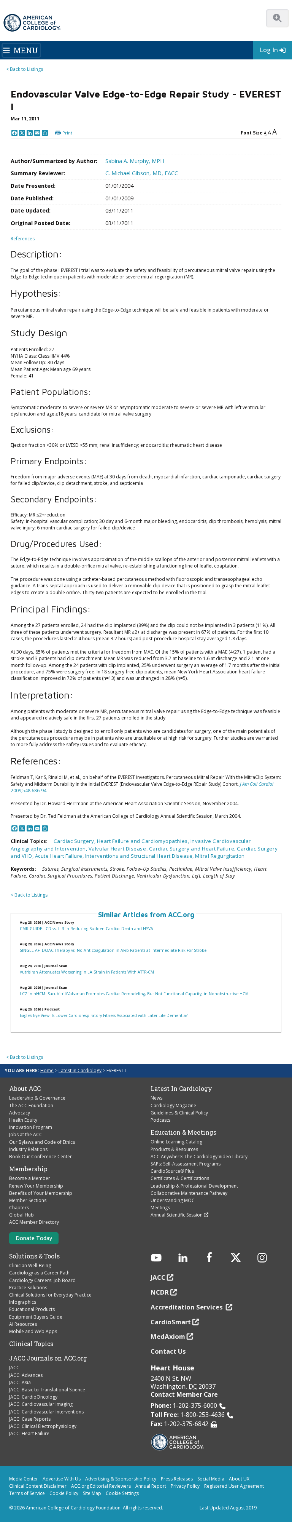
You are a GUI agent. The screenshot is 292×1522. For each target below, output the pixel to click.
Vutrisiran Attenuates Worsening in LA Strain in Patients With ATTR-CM (87, 972)
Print (67, 133)
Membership (28, 1169)
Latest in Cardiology (80, 1070)
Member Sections (27, 1200)
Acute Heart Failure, (60, 855)
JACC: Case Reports (30, 1419)
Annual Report (150, 1486)
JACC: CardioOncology (33, 1397)
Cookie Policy (63, 1493)
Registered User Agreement (234, 1486)
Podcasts (160, 1120)
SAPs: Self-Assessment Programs (186, 1164)
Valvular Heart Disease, (119, 848)
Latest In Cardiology (181, 1088)
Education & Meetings (183, 1132)
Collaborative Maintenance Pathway (189, 1193)
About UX (239, 1479)
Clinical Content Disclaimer (38, 1486)
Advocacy (19, 1113)
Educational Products (32, 1309)
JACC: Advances (26, 1375)
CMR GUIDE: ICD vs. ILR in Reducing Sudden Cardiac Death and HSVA (86, 928)
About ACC (25, 1088)
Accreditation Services (187, 1307)
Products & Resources (174, 1149)
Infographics (22, 1302)
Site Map (92, 1493)
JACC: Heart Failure (29, 1433)
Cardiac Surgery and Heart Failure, (193, 848)
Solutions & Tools (34, 1256)
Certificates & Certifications (180, 1178)
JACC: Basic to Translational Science (47, 1389)
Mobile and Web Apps (33, 1331)
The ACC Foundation (31, 1105)
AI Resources (23, 1324)
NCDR (160, 1292)
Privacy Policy (185, 1486)
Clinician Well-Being (30, 1265)
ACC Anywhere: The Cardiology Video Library (199, 1156)
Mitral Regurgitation (220, 855)
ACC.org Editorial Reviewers (101, 1486)
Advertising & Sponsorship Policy (120, 1479)
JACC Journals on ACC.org (48, 1358)
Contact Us (168, 1351)
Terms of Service (27, 1493)
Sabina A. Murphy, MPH (134, 161)
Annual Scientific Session (177, 1215)
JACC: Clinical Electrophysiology (42, 1426)
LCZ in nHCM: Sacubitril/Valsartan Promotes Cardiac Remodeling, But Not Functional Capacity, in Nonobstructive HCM (134, 993)
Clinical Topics (31, 1344)
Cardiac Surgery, (75, 841)
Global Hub (21, 1215)
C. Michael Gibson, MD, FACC (141, 173)
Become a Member (29, 1178)
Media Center (23, 1479)
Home (47, 1070)
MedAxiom (168, 1336)
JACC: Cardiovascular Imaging (41, 1404)
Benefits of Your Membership (40, 1193)
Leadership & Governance (37, 1098)
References (23, 238)
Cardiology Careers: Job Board (42, 1280)
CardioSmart (171, 1321)
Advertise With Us (62, 1479)
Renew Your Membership (36, 1186)
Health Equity (23, 1120)
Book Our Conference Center (40, 1156)
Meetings (160, 1207)
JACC (14, 1367)
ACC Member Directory (34, 1222)
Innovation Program (30, 1127)
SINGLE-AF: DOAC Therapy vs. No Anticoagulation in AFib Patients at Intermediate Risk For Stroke (113, 950)
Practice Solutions (28, 1287)
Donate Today (34, 1238)
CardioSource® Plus (172, 1171)
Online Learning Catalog (176, 1141)
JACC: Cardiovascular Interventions (46, 1411)
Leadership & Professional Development (194, 1186)
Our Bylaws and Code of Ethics (42, 1142)
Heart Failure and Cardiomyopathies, (143, 841)
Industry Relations (28, 1149)
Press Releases (177, 1479)
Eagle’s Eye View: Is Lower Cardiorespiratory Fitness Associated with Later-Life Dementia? (103, 1015)
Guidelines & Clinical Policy (179, 1113)
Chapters (19, 1207)
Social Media (210, 1479)
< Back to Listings (24, 69)
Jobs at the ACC (25, 1134)
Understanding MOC (173, 1200)
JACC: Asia (20, 1382)
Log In (269, 50)
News (156, 1098)
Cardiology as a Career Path (39, 1272)
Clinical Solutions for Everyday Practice (50, 1295)
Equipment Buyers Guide (35, 1317)
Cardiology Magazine (173, 1105)
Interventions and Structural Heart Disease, (140, 855)
